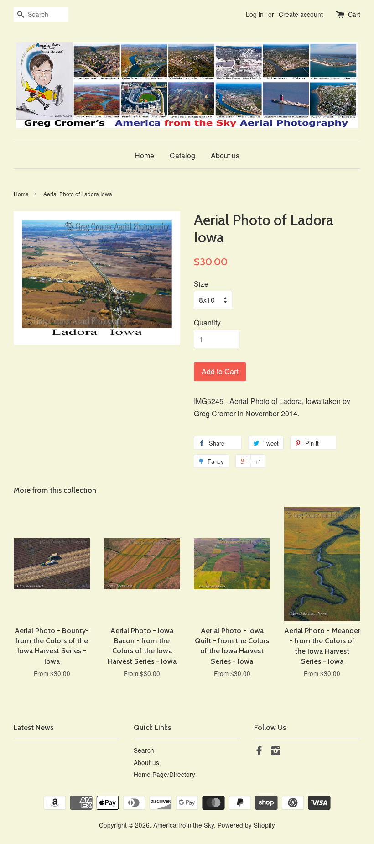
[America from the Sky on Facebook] (259, 751)
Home (144, 155)
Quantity (207, 322)
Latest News (33, 727)
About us (225, 155)
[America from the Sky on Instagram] (275, 751)
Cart (354, 14)
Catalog (182, 155)
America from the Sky (183, 824)
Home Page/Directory (164, 774)
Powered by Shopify (246, 824)
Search (144, 750)
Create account (301, 14)
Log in (255, 14)
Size (201, 283)
